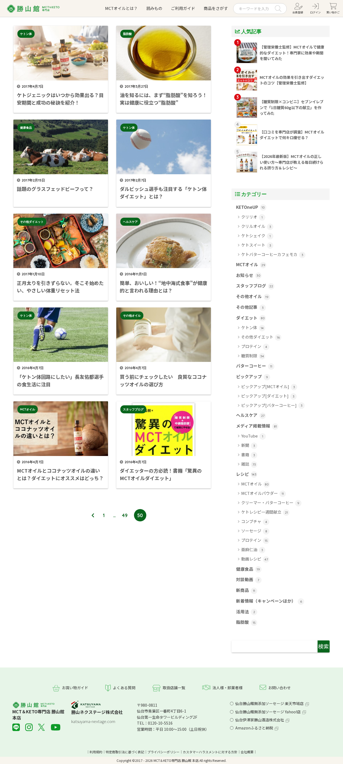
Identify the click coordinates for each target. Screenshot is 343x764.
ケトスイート (256, 245)
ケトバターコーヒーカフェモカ (272, 254)
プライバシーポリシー (163, 752)
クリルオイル (256, 226)
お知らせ (248, 275)
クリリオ (252, 217)
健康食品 (26, 127)
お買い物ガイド (75, 687)
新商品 (245, 590)
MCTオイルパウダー (262, 493)
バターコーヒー (254, 366)
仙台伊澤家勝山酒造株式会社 (259, 719)
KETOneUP (250, 207)
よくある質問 (124, 687)
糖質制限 (252, 355)
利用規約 (96, 752)
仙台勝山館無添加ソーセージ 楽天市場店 (269, 703)
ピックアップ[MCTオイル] (268, 386)
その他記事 (250, 307)
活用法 (245, 612)
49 (125, 515)
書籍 (248, 454)
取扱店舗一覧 (174, 687)
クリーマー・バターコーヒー (270, 502)
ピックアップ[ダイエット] (267, 396)
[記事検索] (281, 646)
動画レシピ (254, 559)
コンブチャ (254, 521)
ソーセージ (254, 530)
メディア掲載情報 (256, 426)
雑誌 (248, 464)
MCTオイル (27, 409)
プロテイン (254, 346)
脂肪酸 (127, 34)
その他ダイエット (32, 222)
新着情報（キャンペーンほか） (269, 601)
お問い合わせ (279, 687)
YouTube (252, 436)
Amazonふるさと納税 (254, 727)
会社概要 (247, 752)
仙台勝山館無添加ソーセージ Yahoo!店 (268, 711)
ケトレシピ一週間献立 (264, 512)
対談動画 (247, 579)
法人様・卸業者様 (227, 687)
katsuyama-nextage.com (93, 721)
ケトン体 (26, 34)
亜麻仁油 (252, 549)
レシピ (246, 474)
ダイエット (250, 318)
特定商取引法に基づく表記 (125, 752)
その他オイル (132, 315)
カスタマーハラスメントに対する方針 (210, 752)
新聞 (248, 445)
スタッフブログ (133, 409)
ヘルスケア (130, 222)
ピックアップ (252, 376)
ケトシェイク (256, 235)
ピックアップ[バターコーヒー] (272, 405)
